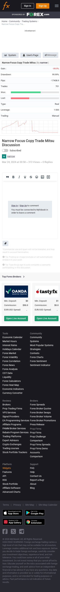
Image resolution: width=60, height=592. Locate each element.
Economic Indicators (13, 389)
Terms (6, 504)
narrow (44, 62)
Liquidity (6, 377)
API (4, 476)
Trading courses (10, 448)
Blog (32, 488)
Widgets (6, 468)
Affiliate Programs (11, 424)
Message (51, 55)
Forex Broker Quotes (40, 408)
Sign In (27, 5)
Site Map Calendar (47, 504)
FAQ (32, 468)
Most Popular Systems (41, 345)
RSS (4, 480)
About (33, 484)
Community (36, 337)
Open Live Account (16, 318)
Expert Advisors (10, 440)
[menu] (56, 5)
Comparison (36, 456)
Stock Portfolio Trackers (14, 452)
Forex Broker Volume (41, 416)
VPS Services (9, 412)
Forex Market (9, 353)
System (12, 55)
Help (32, 472)
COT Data (7, 373)
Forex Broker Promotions (43, 420)
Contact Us (36, 476)
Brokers (6, 404)
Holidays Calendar (11, 349)
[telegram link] (21, 531)
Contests (34, 353)
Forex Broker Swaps (40, 412)
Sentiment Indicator (40, 365)
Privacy (17, 504)
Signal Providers (10, 416)
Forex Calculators (11, 381)
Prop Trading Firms (12, 408)
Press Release (37, 424)
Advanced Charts (11, 492)
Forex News (8, 365)
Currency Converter (12, 393)
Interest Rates (9, 345)
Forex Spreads (37, 404)
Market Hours (9, 341)
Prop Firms (35, 432)
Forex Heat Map (10, 385)
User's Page (32, 55)
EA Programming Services (15, 420)
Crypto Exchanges (11, 444)
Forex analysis (10, 369)
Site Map (29, 504)
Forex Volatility (10, 357)
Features (7, 472)
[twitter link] (13, 531)
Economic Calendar (12, 337)
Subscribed (15, 150)
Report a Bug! (37, 480)
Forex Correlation (11, 361)
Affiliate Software (11, 488)
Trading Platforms (11, 436)
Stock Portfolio (10, 484)
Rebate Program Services (15, 432)
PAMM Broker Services (14, 428)
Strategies (35, 349)
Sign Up (43, 5)
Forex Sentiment (38, 361)
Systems (34, 341)
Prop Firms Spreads (40, 444)
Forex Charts (36, 357)
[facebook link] (5, 531)
